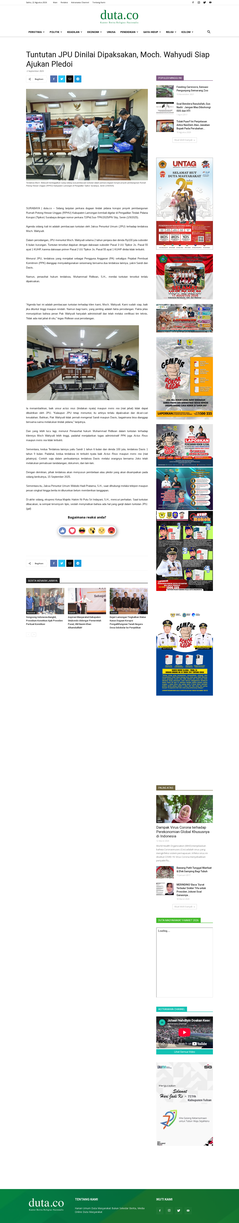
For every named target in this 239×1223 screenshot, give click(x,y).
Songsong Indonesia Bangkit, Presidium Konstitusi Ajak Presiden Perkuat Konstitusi (44, 620)
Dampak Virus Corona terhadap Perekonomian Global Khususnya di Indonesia (182, 831)
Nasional (31, 612)
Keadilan (73, 32)
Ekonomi (93, 32)
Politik (54, 32)
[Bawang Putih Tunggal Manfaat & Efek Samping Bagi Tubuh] (165, 872)
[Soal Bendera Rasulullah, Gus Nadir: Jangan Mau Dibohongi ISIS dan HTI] (165, 108)
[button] (209, 32)
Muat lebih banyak (183, 139)
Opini (159, 821)
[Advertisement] (87, 197)
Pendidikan (127, 32)
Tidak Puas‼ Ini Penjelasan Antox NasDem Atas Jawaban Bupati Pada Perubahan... (193, 125)
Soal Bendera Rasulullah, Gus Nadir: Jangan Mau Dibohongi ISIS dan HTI (194, 107)
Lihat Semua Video (184, 1051)
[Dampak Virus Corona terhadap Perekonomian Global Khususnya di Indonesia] (184, 809)
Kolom (186, 32)
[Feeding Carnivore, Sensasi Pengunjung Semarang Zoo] (165, 91)
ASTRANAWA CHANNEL (171, 1009)
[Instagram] (198, 2)
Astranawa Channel (80, 2)
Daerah (72, 612)
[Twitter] (204, 2)
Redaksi (64, 2)
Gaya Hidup (150, 32)
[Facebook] (193, 2)
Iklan (55, 2)
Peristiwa (35, 32)
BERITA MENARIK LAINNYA (43, 580)
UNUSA (111, 32)
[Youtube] (210, 2)
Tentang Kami (98, 2)
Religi (170, 32)
